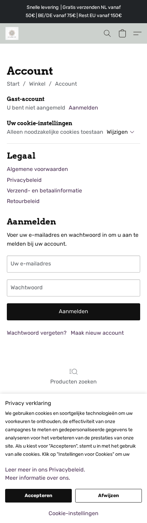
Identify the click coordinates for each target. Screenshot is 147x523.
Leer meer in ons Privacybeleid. (45, 469)
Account (66, 84)
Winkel (37, 84)
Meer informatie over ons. (37, 478)
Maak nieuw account (97, 333)
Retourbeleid (23, 201)
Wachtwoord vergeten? (37, 333)
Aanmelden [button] (83, 107)
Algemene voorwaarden (37, 169)
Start (13, 84)
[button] (12, 33)
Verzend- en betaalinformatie (44, 190)
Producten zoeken (73, 381)
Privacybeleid (24, 180)
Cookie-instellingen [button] (73, 513)
